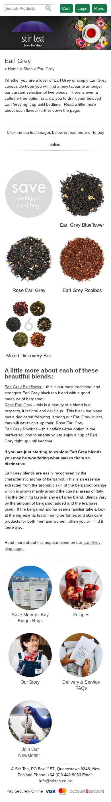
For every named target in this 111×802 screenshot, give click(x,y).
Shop (28, 68)
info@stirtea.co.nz (55, 781)
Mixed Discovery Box (29, 355)
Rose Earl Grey (29, 290)
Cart (66, 8)
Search (48, 8)
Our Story (30, 682)
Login (82, 8)
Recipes (81, 614)
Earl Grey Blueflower (82, 225)
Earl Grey (45, 68)
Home (13, 68)
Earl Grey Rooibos (82, 290)
